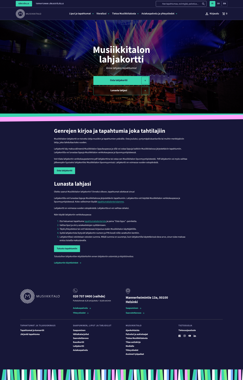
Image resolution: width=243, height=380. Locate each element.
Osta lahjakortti (119, 80)
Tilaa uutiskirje (133, 342)
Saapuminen (132, 308)
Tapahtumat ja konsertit (32, 330)
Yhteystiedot (79, 313)
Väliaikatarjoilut (81, 334)
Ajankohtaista (132, 330)
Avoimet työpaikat (135, 354)
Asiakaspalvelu (80, 308)
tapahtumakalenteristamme (110, 201)
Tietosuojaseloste (187, 330)
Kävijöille (24, 3)
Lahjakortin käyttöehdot (66, 262)
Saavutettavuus (133, 313)
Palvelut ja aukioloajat (137, 334)
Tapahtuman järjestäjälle (50, 3)
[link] (224, 13)
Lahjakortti (78, 346)
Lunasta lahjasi (118, 90)
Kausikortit (78, 342)
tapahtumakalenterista (95, 221)
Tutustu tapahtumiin (67, 248)
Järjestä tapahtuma (30, 334)
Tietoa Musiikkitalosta (137, 338)
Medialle (130, 346)
